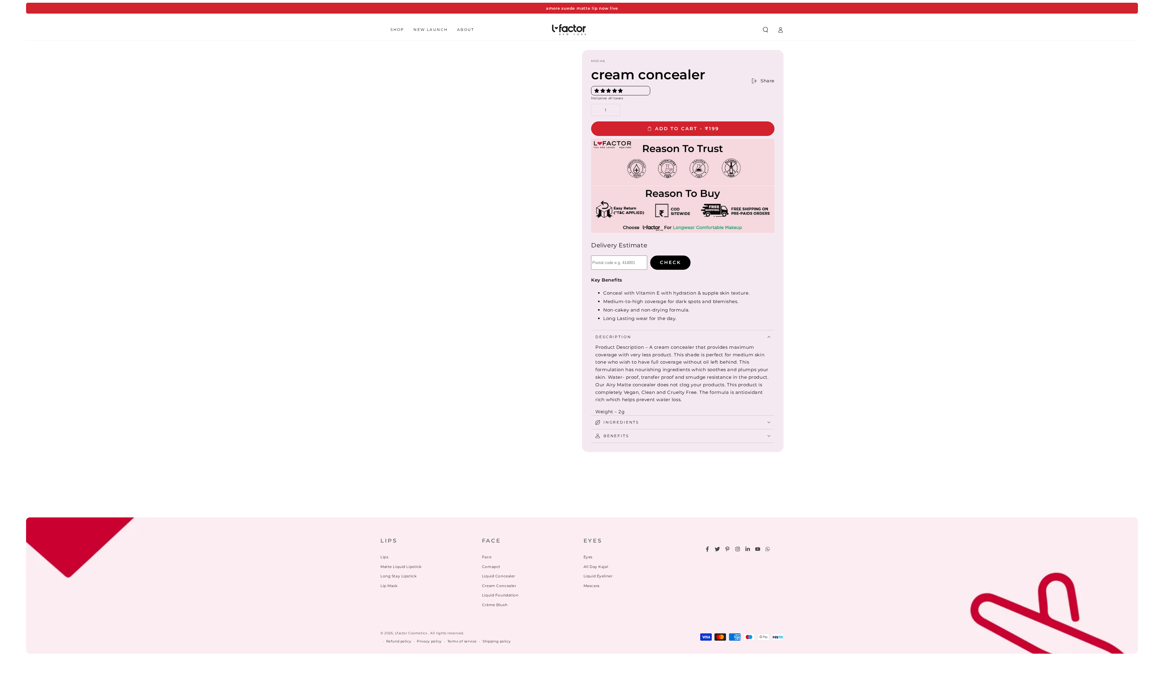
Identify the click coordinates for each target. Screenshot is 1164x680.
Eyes (588, 557)
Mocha (598, 61)
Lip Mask (389, 585)
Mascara (592, 585)
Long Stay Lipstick (398, 576)
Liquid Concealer (498, 576)
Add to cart (687, 128)
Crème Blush (494, 604)
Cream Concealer (499, 585)
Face (486, 557)
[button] (609, 91)
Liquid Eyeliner (598, 576)
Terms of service (462, 641)
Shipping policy (497, 641)
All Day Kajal (596, 566)
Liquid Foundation (500, 595)
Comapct (491, 566)
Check (670, 262)
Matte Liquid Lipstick (401, 566)
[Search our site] (765, 29)
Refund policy (398, 641)
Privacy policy (429, 641)
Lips (384, 557)
